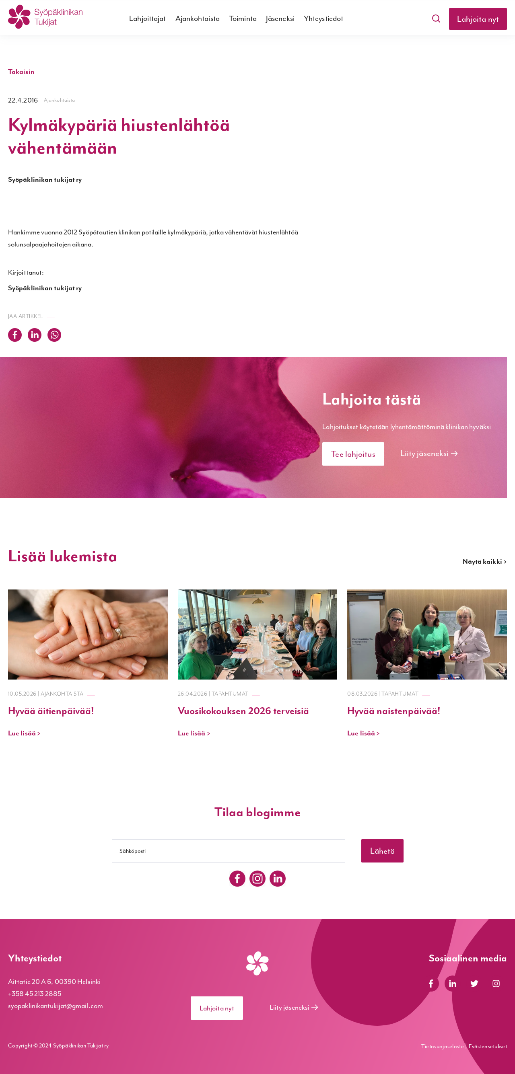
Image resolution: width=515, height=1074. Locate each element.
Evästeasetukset (488, 1046)
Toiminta (243, 18)
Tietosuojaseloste (443, 1046)
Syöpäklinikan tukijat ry (45, 180)
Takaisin (21, 72)
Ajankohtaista (197, 18)
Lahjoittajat (147, 18)
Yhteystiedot (323, 18)
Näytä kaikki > (485, 562)
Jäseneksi (280, 18)
